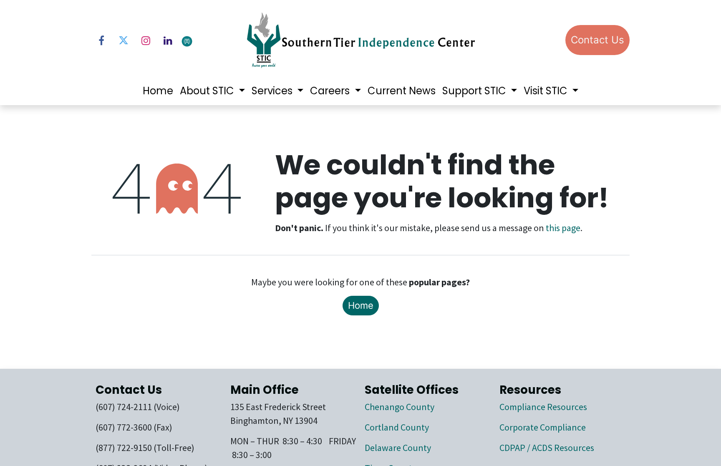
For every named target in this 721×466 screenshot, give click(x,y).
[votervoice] (208, 41)
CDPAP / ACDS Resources (546, 447)
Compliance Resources (543, 407)
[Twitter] (123, 40)
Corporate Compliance (542, 427)
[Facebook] (101, 40)
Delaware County (398, 447)
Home (360, 305)
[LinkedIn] (168, 40)
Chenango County (399, 407)
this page (563, 228)
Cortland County (397, 427)
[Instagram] (146, 40)
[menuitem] (157, 91)
